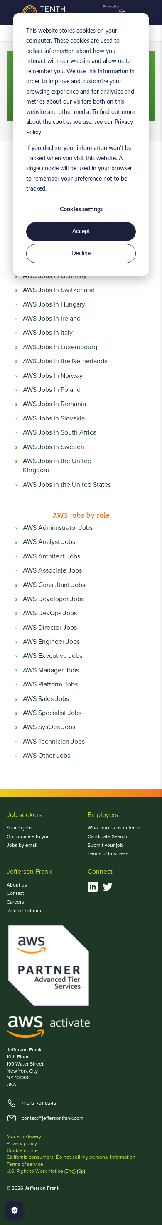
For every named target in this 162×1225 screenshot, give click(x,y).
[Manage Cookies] (14, 1210)
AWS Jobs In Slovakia (54, 418)
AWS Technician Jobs (54, 741)
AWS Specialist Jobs (52, 713)
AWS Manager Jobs (51, 670)
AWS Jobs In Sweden (53, 447)
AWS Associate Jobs (52, 570)
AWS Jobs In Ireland (52, 318)
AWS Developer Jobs (53, 599)
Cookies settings (81, 210)
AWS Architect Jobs (51, 556)
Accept (81, 231)
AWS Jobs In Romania (54, 403)
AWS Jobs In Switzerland (59, 290)
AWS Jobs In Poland (52, 389)
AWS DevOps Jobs (50, 613)
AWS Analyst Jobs (49, 541)
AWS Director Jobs (50, 627)
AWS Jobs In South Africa (59, 432)
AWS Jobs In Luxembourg (60, 347)
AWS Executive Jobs (52, 655)
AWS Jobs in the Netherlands (65, 361)
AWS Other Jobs (46, 755)
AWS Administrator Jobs (58, 527)
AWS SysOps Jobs (49, 727)
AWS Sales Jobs (46, 698)
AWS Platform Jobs (50, 684)
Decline (81, 253)
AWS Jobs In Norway (53, 375)
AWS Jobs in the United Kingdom (57, 466)
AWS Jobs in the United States (67, 484)
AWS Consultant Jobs (54, 585)
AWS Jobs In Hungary (54, 304)
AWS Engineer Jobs (51, 641)
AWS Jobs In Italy (48, 332)
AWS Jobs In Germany (55, 275)
